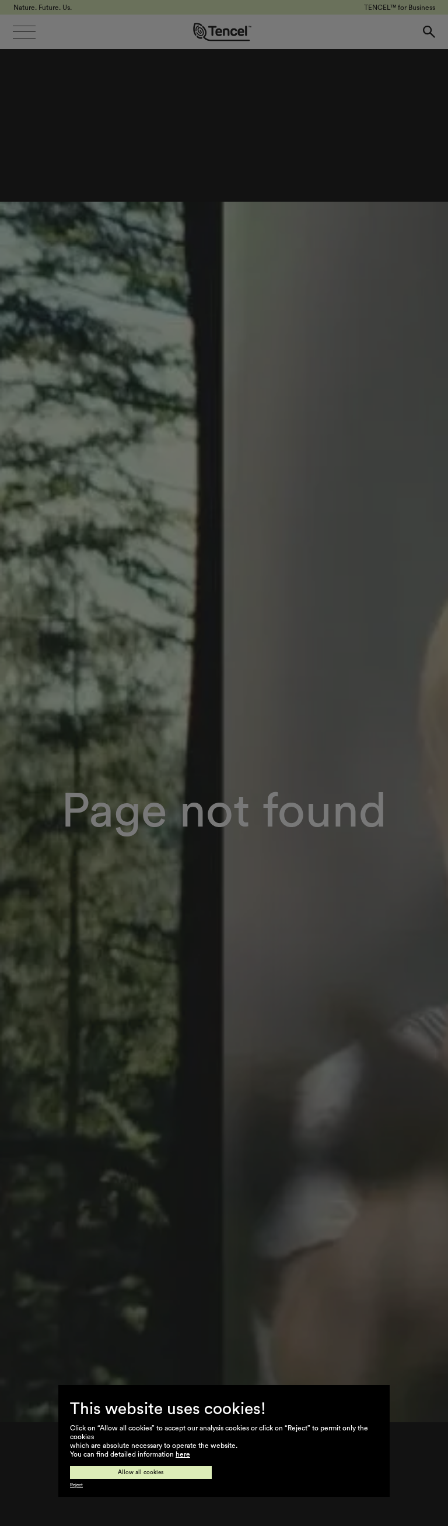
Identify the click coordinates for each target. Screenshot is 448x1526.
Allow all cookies (141, 1472)
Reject (76, 1485)
